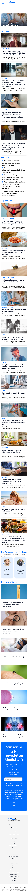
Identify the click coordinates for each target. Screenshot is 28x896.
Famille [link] (14, 878)
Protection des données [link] (14, 852)
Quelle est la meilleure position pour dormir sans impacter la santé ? (11, 163)
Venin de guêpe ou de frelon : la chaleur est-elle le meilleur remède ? (13, 282)
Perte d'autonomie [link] (14, 876)
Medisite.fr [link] (14, 827)
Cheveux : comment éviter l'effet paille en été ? (13, 510)
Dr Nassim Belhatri (20, 570)
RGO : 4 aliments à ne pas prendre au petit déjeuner (14, 310)
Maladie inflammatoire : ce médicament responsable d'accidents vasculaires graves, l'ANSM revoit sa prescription (13, 115)
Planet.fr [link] (14, 832)
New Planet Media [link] (14, 834)
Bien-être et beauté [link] (14, 872)
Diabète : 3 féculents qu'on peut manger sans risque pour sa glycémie (13, 252)
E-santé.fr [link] (14, 830)
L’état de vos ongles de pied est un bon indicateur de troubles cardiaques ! (13, 193)
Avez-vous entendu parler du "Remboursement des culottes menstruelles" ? (13, 223)
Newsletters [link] (14, 850)
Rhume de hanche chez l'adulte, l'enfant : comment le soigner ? (13, 736)
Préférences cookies (14, 854)
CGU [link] (14, 841)
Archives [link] (14, 858)
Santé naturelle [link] (14, 870)
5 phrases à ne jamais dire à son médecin (13, 394)
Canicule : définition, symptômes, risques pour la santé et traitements (13, 604)
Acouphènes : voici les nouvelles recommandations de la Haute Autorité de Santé (13, 366)
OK (14, 804)
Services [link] (14, 880)
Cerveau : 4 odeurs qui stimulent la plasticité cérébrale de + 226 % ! (13, 170)
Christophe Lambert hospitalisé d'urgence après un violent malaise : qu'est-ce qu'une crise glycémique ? (13, 146)
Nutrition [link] (14, 868)
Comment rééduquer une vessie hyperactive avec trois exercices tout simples (12, 177)
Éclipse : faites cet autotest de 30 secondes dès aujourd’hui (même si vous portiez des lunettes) (14, 53)
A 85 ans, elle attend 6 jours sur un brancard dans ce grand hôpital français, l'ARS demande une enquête (13, 83)
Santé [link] (13, 865)
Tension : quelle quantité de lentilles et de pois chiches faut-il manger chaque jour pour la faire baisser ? (13, 539)
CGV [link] (14, 843)
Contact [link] (14, 848)
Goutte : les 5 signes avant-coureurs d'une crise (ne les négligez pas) (11, 481)
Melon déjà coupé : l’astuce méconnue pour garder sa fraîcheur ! (11, 452)
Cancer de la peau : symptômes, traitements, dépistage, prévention (13, 631)
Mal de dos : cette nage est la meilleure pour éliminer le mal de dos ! (13, 422)
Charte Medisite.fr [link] (13, 845)
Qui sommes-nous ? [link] (14, 856)
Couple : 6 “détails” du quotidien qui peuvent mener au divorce (13, 23)
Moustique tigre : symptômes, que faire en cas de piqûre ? (13, 684)
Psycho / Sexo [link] (14, 874)
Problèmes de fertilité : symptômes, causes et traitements (10, 710)
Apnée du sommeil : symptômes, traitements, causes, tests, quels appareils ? (13, 658)
